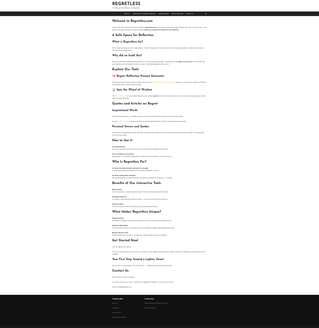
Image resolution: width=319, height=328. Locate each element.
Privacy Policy (116, 312)
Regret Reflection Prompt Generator (144, 13)
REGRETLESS (126, 4)
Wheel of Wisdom (163, 13)
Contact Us (189, 13)
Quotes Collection (177, 13)
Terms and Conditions (119, 317)
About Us (127, 13)
